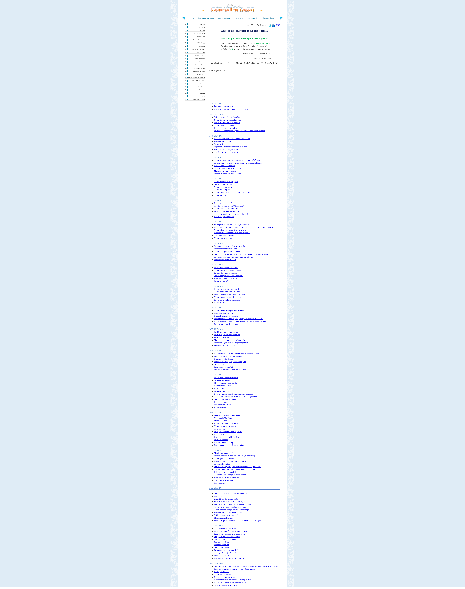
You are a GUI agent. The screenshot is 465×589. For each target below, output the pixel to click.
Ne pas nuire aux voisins (223, 238)
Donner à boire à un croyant (225, 442)
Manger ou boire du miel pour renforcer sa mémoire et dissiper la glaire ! (241, 254)
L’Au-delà (202, 46)
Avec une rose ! (220, 429)
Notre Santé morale (199, 68)
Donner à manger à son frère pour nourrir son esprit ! (234, 394)
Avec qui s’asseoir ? (221, 572)
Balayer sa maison (221, 496)
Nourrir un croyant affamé (224, 235)
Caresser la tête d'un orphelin (225, 539)
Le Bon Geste (201, 52)
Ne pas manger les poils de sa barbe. (228, 297)
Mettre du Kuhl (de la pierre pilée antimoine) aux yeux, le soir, (238, 467)
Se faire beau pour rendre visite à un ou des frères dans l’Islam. (238, 163)
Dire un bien (219, 434)
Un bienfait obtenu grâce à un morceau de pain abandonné (236, 353)
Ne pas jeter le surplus (222, 574)
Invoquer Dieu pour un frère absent (227, 211)
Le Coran (202, 30)
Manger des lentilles (221, 547)
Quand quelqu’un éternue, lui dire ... (228, 459)
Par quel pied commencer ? (224, 166)
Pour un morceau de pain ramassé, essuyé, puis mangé (235, 456)
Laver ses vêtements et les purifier (227, 123)
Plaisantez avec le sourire (223, 518)
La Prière (202, 24)
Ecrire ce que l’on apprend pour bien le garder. (232, 233)
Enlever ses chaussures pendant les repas (229, 294)
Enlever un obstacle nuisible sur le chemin (230, 370)
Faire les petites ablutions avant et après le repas (232, 139)
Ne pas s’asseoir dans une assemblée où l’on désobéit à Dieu (237, 160)
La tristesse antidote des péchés (226, 268)
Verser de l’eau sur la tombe (224, 346)
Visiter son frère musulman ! (225, 480)
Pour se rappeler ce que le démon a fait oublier (231, 445)
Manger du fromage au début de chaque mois (231, 493)
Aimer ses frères (220, 407)
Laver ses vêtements (221, 545)
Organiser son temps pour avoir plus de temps (231, 510)
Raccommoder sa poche (223, 386)
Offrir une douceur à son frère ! (226, 515)
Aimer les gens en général (224, 217)
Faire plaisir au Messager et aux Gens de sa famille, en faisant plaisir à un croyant (245, 227)
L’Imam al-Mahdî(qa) (198, 33)
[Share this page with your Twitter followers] (270, 25)
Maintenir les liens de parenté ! (225, 171)
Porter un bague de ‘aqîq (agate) (226, 477)
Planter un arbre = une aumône (226, 383)
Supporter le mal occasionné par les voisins (230, 147)
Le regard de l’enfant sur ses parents (228, 432)
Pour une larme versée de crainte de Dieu (229, 558)
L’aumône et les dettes (222, 405)
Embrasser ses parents (222, 337)
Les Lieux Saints (200, 65)
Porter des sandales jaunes (224, 313)
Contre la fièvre (220, 144)
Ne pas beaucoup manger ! (224, 187)
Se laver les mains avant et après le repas (229, 502)
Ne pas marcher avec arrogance (226, 182)
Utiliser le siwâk (220, 303)
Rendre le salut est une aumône (226, 316)
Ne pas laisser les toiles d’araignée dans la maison (233, 192)
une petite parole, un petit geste (226, 499)
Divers (203, 96)
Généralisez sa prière (222, 491)
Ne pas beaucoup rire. (222, 190)
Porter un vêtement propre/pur (225, 278)
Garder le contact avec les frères (226, 128)
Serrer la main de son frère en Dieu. (227, 168)
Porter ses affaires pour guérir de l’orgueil (230, 362)
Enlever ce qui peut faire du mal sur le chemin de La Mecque (237, 521)
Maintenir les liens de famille (225, 399)
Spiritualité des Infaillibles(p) (196, 43)
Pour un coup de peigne (223, 542)
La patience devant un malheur (226, 378)
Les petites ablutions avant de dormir (228, 550)
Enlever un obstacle (221, 556)
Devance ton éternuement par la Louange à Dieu (232, 580)
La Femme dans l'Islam (198, 86)
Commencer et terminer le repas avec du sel (230, 246)
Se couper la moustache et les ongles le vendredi (232, 225)
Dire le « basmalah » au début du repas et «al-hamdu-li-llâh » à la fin (240, 321)
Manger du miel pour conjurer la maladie (229, 340)
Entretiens (202, 90)
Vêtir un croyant (220, 388)
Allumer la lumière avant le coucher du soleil (231, 214)
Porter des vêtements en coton (225, 249)
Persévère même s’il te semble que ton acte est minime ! (235, 569)
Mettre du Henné (220, 421)
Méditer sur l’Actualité (198, 49)
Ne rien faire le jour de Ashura (225, 528)
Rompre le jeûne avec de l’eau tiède (227, 289)
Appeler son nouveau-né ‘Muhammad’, (229, 206)
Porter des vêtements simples (225, 260)
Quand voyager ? (220, 195)
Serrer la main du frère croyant (225, 585)
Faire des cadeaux (221, 440)
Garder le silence (220, 402)
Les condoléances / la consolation (227, 415)
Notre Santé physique (199, 71)
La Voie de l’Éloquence (198, 39)
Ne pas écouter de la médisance (226, 208)
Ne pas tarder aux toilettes (224, 125)
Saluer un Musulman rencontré (226, 423)
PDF (278, 25)
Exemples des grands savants (197, 61)
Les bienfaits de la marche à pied (226, 332)
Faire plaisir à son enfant (223, 367)
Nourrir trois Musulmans (223, 418)
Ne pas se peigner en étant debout (227, 252)
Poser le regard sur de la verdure (226, 324)
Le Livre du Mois (200, 83)
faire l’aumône (219, 483)
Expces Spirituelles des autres (196, 77)
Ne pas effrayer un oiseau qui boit (227, 292)
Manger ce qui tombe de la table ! (227, 537)
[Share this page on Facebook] (273, 25)
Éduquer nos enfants (199, 99)
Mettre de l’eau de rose (223, 184)
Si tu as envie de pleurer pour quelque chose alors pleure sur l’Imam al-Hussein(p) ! (246, 566)
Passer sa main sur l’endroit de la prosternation (231, 461)
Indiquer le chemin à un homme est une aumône (232, 504)
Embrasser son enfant (222, 391)
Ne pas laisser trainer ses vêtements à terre (230, 230)
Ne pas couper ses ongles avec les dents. (229, 310)
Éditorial (202, 93)
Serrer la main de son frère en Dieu (227, 174)
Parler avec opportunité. (223, 203)
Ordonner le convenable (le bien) (226, 437)
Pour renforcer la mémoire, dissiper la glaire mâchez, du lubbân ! (238, 319)
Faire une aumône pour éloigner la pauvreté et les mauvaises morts (239, 131)
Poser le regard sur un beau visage (227, 335)
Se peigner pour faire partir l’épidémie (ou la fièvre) (233, 257)
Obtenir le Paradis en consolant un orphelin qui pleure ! (235, 469)
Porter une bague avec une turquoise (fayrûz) (231, 343)
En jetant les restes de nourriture (226, 273)
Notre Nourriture (200, 74)
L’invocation (201, 27)
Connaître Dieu (200, 36)
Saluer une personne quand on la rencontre (230, 507)
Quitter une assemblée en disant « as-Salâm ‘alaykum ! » (235, 397)
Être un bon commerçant (223, 106)
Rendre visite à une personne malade (228, 512)
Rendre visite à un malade (224, 141)
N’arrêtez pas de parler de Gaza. (226, 152)
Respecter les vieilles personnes (226, 150)
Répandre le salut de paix (223, 359)
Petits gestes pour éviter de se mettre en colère (231, 531)
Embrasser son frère (221, 281)
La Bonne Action (200, 58)
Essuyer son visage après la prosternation (229, 534)
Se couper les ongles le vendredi (226, 553)
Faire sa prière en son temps (224, 577)
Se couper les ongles (222, 380)
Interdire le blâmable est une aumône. (228, 356)
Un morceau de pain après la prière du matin (231, 582)
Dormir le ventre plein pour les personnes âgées (232, 109)
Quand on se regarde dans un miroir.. (228, 270)
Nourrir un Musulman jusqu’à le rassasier (230, 475)
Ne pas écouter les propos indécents (227, 120)
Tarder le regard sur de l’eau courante (228, 276)
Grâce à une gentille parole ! (225, 472)
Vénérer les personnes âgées (225, 426)
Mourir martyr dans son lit (224, 453)
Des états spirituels (199, 55)
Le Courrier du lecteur (198, 80)
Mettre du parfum (220, 364)
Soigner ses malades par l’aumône (227, 117)
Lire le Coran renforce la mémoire (227, 300)
